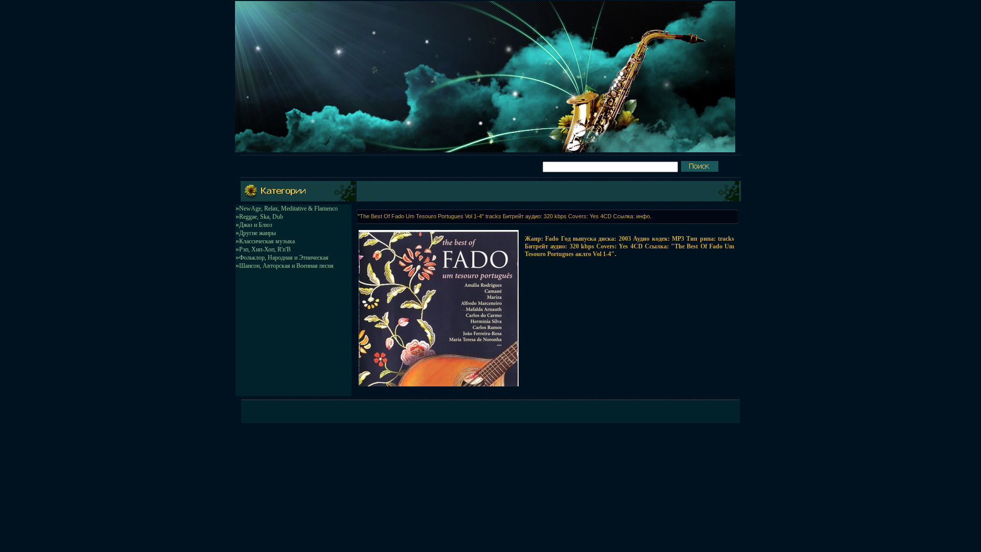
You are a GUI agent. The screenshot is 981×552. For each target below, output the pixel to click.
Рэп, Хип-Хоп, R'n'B (265, 249)
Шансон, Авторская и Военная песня (286, 265)
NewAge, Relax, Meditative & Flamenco (288, 208)
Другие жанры (257, 233)
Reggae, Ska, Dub (261, 216)
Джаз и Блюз (255, 224)
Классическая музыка (267, 241)
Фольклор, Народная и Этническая (284, 257)
